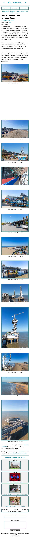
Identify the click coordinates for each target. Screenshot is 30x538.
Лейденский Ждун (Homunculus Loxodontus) (15, 494)
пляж (27, 452)
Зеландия (12, 11)
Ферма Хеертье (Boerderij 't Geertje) (15, 506)
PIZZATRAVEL (15, 2)
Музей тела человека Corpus (15, 482)
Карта (24, 8)
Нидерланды (5, 11)
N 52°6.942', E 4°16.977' (7, 20)
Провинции (6, 8)
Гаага (15, 470)
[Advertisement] (15, 101)
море (13, 452)
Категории (15, 8)
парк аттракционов (20, 452)
